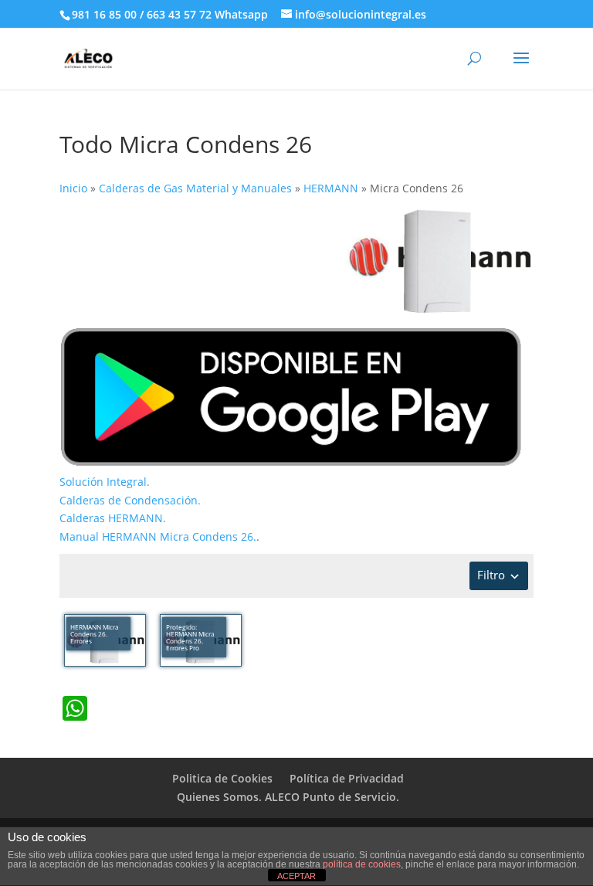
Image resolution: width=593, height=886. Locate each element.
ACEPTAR (296, 876)
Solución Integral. (104, 481)
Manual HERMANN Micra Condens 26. (157, 536)
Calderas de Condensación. (130, 500)
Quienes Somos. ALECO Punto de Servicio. (288, 796)
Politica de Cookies (222, 778)
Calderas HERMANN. (112, 518)
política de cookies (362, 864)
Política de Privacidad (347, 778)
